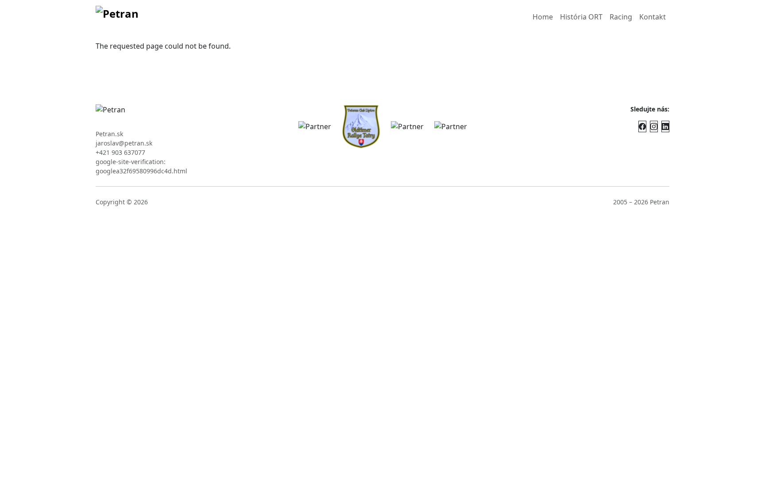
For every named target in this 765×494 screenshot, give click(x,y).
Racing (621, 17)
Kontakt (652, 17)
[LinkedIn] (665, 126)
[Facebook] (642, 126)
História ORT (581, 17)
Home (543, 17)
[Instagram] (654, 126)
